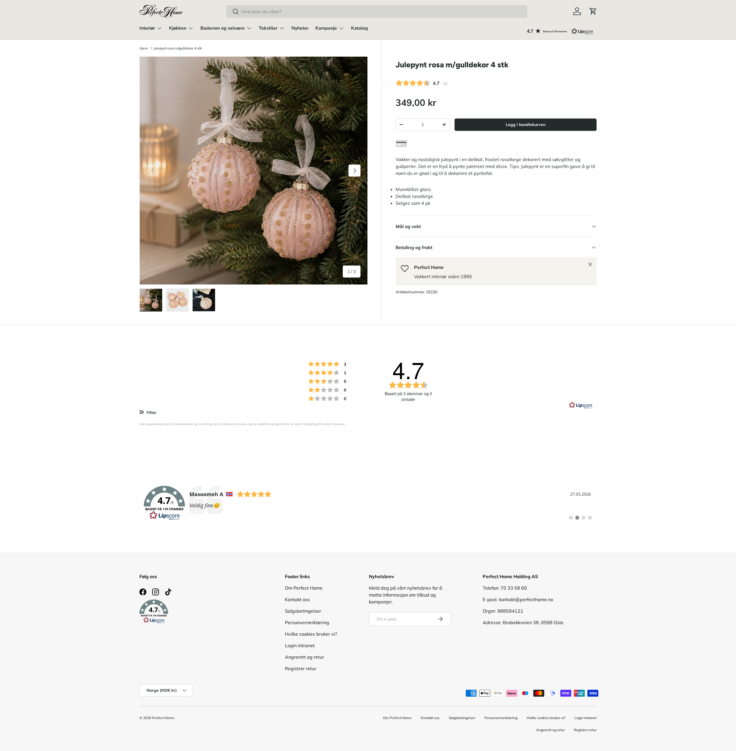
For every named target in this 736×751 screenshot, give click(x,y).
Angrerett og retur (304, 657)
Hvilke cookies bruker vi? (311, 634)
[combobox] (376, 11)
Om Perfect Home (304, 588)
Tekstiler (268, 28)
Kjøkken (177, 28)
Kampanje (326, 28)
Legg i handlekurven (525, 124)
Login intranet (300, 645)
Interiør (147, 28)
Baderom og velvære (222, 28)
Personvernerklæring (307, 622)
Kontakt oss (297, 599)
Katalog (359, 28)
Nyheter (300, 28)
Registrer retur (300, 668)
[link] (368, 503)
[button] (593, 11)
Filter (151, 412)
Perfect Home (163, 718)
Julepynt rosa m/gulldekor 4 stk (178, 48)
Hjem (143, 48)
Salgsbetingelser (303, 611)
